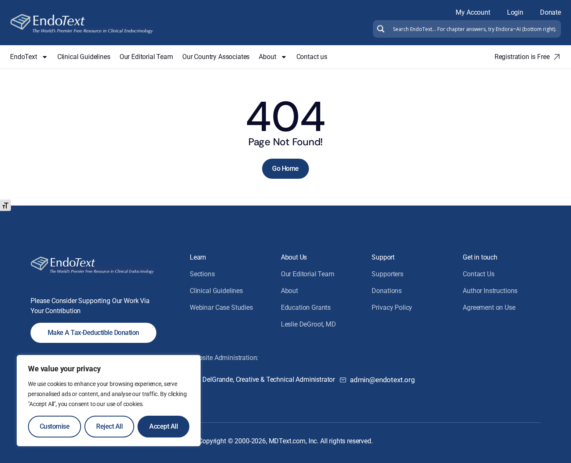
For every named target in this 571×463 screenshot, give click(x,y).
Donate (550, 12)
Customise (55, 426)
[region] (109, 400)
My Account (473, 12)
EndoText (23, 57)
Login (515, 12)
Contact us (311, 57)
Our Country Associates (216, 57)
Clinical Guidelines (83, 57)
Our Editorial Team (146, 57)
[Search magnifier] (380, 29)
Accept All (163, 426)
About (267, 57)
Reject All (109, 426)
